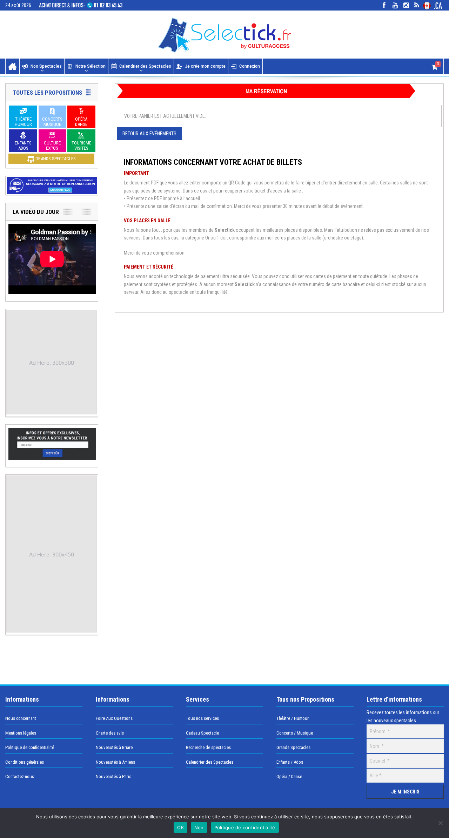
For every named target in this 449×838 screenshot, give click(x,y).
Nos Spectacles (46, 66)
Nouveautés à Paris (113, 776)
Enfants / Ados (289, 762)
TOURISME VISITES (81, 145)
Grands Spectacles (293, 747)
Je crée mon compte (205, 66)
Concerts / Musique (294, 733)
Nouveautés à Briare (114, 747)
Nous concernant (20, 718)
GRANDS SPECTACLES (55, 158)
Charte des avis (110, 733)
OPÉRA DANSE (81, 121)
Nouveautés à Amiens (115, 762)
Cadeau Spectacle (202, 733)
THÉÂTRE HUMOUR (23, 121)
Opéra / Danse (289, 776)
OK (180, 827)
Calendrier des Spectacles (145, 66)
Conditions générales (24, 762)
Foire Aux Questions (114, 718)
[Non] (440, 822)
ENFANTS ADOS (23, 145)
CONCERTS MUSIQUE (52, 121)
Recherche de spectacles (208, 747)
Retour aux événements (149, 133)
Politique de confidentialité (29, 747)
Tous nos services (202, 718)
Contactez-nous (19, 776)
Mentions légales (20, 733)
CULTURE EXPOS (52, 145)
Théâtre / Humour (292, 718)
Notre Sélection (90, 66)
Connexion (249, 66)
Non (199, 827)
